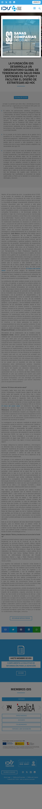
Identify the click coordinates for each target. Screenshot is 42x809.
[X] (6, 2)
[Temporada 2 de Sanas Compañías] (21, 37)
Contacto (36, 2)
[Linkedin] (14, 2)
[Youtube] (10, 2)
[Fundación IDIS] (11, 8)
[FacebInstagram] (2, 2)
